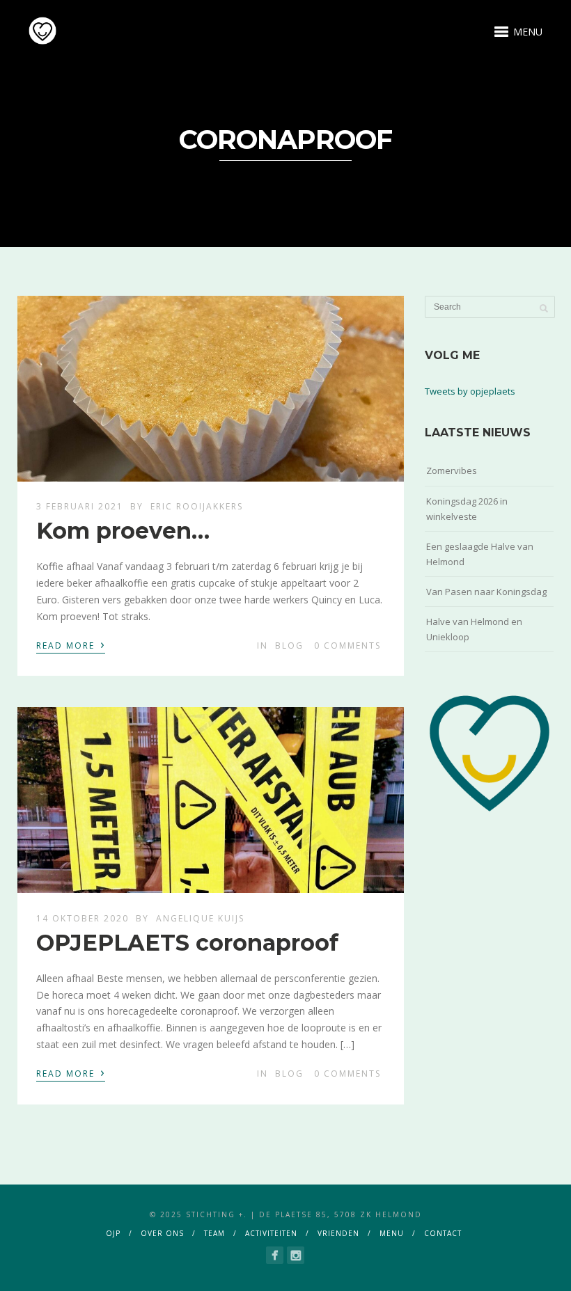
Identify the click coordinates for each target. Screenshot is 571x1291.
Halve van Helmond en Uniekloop (474, 629)
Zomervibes (451, 470)
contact (443, 1233)
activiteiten (271, 1233)
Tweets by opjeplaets (470, 391)
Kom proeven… (123, 530)
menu (392, 1233)
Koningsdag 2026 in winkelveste (467, 509)
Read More (70, 644)
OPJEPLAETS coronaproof (187, 942)
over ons (162, 1233)
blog (289, 645)
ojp (113, 1233)
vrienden (338, 1233)
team (214, 1233)
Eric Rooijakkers (196, 506)
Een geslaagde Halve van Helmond (479, 554)
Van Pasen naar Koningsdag (486, 591)
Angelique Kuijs (200, 918)
